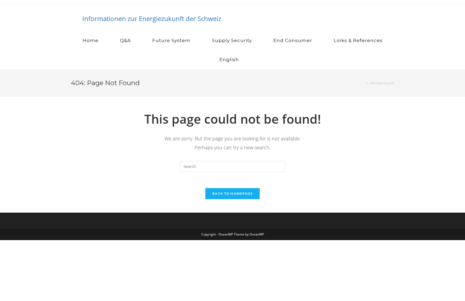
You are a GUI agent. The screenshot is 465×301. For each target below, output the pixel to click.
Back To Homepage (232, 193)
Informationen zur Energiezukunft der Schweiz (151, 18)
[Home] (363, 83)
